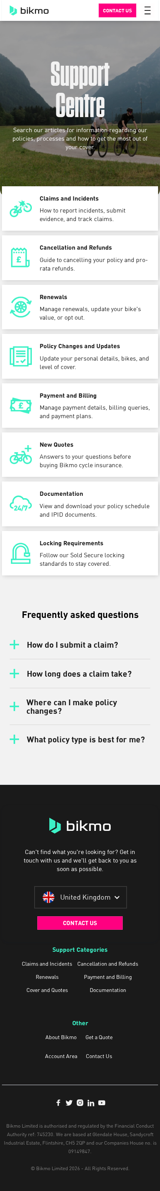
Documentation (108, 990)
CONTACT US (80, 923)
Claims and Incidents (47, 963)
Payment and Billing (108, 976)
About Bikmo (61, 1037)
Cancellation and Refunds (107, 963)
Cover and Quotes (47, 990)
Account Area (61, 1056)
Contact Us (99, 1056)
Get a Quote (99, 1037)
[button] (147, 10)
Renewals (47, 976)
